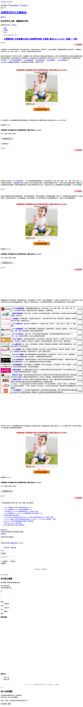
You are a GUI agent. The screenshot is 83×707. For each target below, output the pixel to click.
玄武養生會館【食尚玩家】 (11, 515)
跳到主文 (3, 17)
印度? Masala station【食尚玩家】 (13, 523)
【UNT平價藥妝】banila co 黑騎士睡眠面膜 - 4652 (18, 509)
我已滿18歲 (4, 703)
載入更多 (3, 553)
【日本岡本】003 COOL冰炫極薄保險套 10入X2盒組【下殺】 (21, 511)
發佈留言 (3, 563)
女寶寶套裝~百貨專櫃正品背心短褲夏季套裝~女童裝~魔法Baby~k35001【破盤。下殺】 (41, 39)
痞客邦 (12, 543)
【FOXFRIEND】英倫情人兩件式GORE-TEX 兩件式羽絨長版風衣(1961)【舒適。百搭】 (29, 517)
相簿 (5, 28)
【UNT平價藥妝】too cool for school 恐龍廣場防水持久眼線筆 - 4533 (23, 513)
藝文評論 (13, 547)
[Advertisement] (41, 165)
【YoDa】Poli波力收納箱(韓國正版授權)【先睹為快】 (19, 521)
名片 (5, 32)
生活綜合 (14, 25)
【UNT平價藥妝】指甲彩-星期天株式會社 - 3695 (17, 507)
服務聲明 (57, 684)
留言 (16, 543)
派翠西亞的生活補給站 (14, 12)
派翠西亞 (3, 533)
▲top (2, 550)
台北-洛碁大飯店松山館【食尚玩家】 (14, 525)
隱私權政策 (50, 684)
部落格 (6, 30)
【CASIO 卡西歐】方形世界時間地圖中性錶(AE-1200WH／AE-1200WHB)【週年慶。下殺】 (30, 519)
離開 (9, 703)
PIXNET (29, 684)
